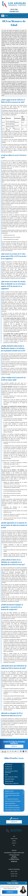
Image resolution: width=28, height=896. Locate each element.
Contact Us (14, 746)
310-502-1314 (14, 11)
